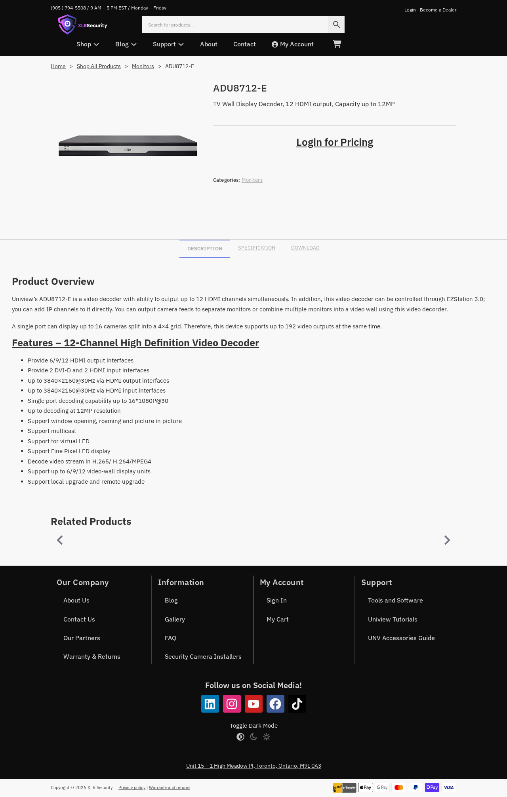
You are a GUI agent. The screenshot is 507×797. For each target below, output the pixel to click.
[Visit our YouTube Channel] (254, 704)
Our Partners (81, 638)
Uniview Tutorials (392, 619)
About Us (76, 600)
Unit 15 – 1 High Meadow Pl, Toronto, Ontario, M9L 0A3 (253, 765)
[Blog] (134, 44)
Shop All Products (99, 66)
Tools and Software (395, 600)
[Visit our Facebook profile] (275, 704)
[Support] (181, 44)
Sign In (277, 600)
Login (410, 10)
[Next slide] (446, 540)
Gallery (175, 619)
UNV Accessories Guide (401, 638)
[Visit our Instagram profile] (232, 704)
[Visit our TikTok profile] (297, 704)
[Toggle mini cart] (337, 44)
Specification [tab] (256, 247)
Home (58, 66)
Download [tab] (305, 247)
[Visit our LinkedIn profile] (210, 704)
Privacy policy (131, 787)
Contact (244, 44)
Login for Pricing (334, 142)
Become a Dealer (438, 10)
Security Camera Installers (203, 656)
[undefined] (61, 540)
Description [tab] (204, 248)
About (208, 44)
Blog (171, 600)
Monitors (143, 66)
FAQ (170, 638)
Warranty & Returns (91, 656)
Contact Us (79, 619)
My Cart (278, 619)
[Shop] (96, 44)
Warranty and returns (169, 787)
